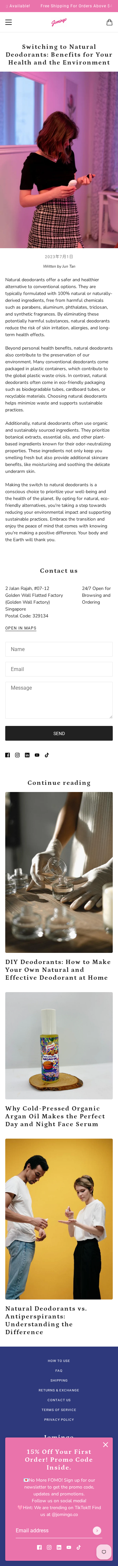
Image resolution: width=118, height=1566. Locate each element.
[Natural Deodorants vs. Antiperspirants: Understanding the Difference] (59, 1219)
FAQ (59, 1370)
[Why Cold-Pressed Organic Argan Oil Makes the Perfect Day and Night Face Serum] (59, 1045)
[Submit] (97, 1530)
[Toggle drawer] (8, 22)
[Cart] (109, 22)
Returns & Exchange (59, 1390)
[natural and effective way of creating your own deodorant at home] (59, 872)
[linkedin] (59, 1547)
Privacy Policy (59, 1419)
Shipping (59, 1380)
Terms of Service (59, 1410)
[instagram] (49, 1547)
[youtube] (69, 1547)
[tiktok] (79, 1547)
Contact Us (59, 1400)
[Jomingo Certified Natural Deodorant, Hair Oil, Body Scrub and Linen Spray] (59, 22)
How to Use (59, 1361)
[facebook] (39, 1547)
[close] (105, 1444)
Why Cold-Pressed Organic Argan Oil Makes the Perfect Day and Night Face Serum (55, 1116)
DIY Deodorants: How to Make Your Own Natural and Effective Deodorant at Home (58, 969)
